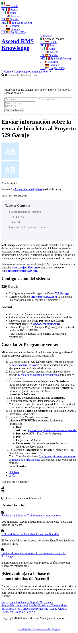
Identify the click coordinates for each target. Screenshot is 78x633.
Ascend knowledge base (28, 189)
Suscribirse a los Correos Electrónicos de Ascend (29, 608)
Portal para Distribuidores (52, 605)
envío (12, 475)
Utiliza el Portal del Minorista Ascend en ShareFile (30, 534)
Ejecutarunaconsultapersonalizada (38, 374)
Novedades (46, 602)
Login (12, 602)
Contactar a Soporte (27, 602)
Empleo (33, 605)
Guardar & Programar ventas (27, 227)
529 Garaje (17, 216)
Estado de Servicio (24, 611)
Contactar (46, 35)
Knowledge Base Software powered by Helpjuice (39, 629)
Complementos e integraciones (31, 71)
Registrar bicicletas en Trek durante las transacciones (31, 515)
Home (7, 71)
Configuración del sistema (25, 211)
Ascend (15, 222)
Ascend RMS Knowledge (17, 44)
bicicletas (14, 472)
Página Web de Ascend (14, 605)
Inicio (4, 602)
